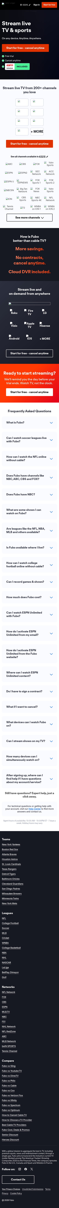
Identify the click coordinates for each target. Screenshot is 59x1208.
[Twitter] (31, 1169)
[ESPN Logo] (17, 66)
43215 (42, 156)
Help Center (35, 809)
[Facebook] (25, 1169)
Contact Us (18, 1179)
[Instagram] (19, 1169)
